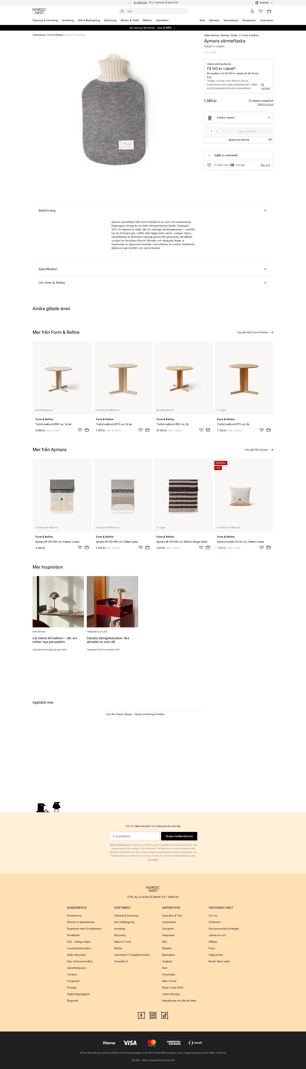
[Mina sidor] (252, 11)
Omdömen (215, 922)
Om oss (213, 915)
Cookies (72, 974)
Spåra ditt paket (76, 954)
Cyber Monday (171, 994)
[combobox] (264, 2)
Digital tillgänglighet (78, 994)
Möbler (147, 20)
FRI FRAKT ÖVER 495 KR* (156, 2)
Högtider (167, 961)
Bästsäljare (168, 954)
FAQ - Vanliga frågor (79, 941)
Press (212, 948)
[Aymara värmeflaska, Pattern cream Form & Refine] (117, 110)
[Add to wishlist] (80, 430)
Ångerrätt (72, 1000)
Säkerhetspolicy (76, 967)
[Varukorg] (269, 11)
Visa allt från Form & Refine (252, 332)
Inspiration (266, 20)
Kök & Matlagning (89, 20)
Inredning (68, 20)
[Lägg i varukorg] (87, 430)
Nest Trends (169, 980)
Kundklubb (73, 935)
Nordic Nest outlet (219, 961)
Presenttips (168, 974)
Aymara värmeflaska (75, 35)
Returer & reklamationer (81, 922)
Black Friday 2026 (172, 987)
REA (164, 941)
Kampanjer (249, 20)
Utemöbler (162, 20)
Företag (71, 987)
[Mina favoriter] (260, 11)
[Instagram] (153, 1015)
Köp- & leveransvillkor (80, 961)
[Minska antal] (206, 131)
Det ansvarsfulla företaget (224, 928)
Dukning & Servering (45, 20)
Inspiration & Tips (172, 915)
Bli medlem (265, 86)
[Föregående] (44, 110)
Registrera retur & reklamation (84, 928)
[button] (210, 52)
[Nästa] (190, 110)
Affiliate (213, 941)
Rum (202, 20)
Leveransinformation (79, 948)
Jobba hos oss (217, 935)
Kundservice (74, 915)
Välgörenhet (216, 954)
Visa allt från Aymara (256, 449)
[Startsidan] (39, 11)
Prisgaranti (73, 980)
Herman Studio (229, 35)
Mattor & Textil (130, 20)
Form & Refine (55, 35)
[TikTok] (165, 1015)
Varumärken (230, 20)
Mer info (265, 164)
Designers (168, 928)
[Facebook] (141, 1015)
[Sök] (122, 11)
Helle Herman (211, 35)
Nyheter (214, 20)
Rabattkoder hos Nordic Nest (179, 1000)
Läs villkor (153, 859)
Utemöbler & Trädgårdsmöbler (132, 954)
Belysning (110, 20)
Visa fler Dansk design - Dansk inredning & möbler (135, 714)
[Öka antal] (216, 131)
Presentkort (121, 961)
